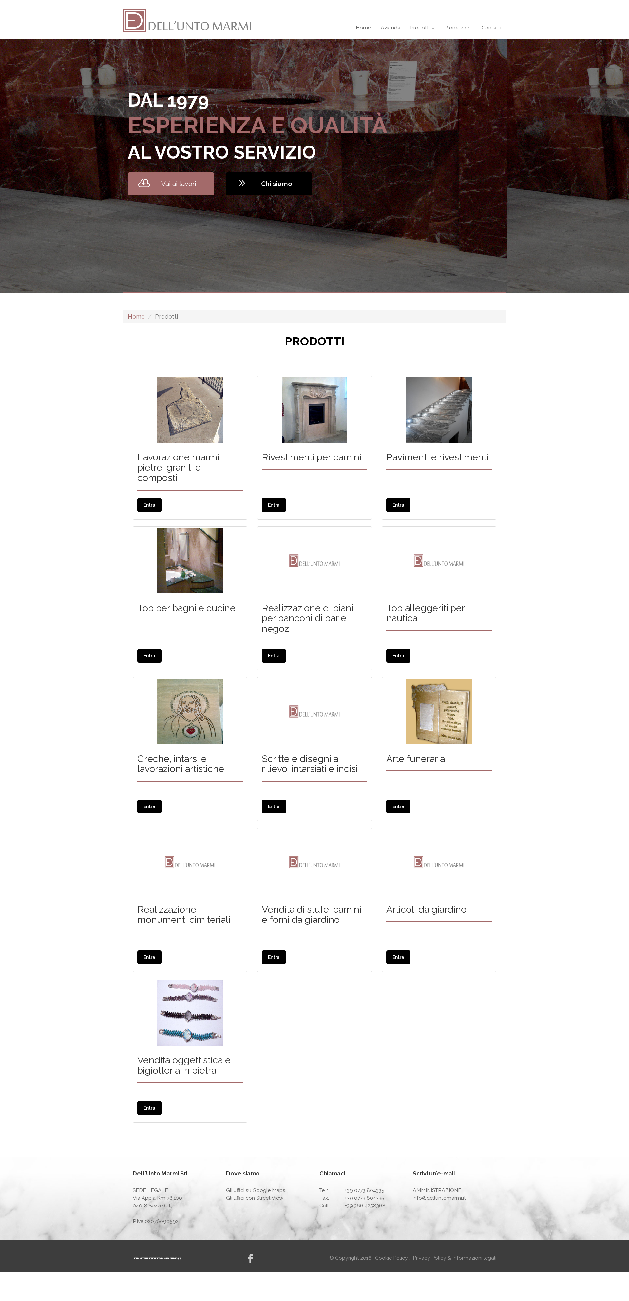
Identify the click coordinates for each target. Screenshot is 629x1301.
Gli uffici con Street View (254, 1197)
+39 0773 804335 (364, 1190)
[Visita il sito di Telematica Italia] (157, 1258)
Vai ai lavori (178, 184)
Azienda (390, 28)
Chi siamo (276, 184)
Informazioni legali (474, 1258)
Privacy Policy (430, 1258)
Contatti (491, 28)
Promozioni (458, 28)
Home (363, 28)
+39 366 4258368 (365, 1205)
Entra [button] (149, 505)
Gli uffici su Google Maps (255, 1190)
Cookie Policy (392, 1258)
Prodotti (420, 28)
